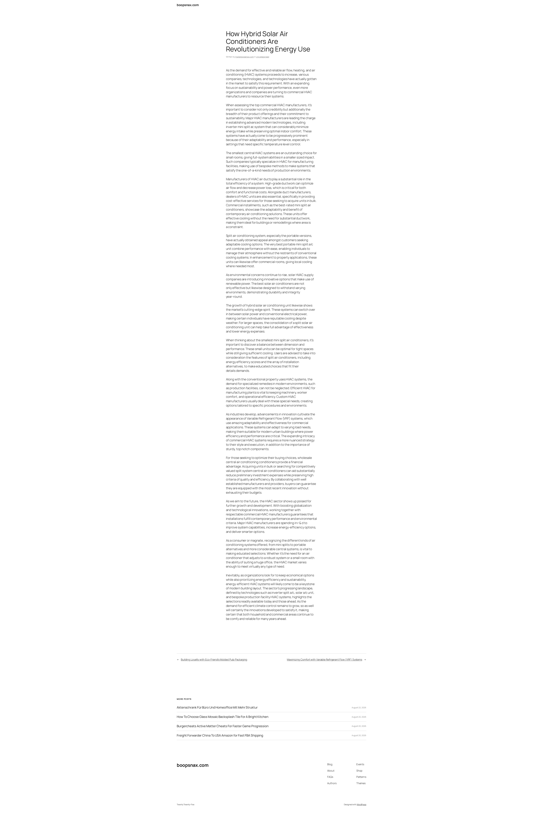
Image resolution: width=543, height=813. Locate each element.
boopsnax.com (188, 5)
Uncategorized (262, 56)
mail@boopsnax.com (244, 56)
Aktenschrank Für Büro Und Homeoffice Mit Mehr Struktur (217, 707)
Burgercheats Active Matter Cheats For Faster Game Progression (223, 726)
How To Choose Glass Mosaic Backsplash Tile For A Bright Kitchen (222, 717)
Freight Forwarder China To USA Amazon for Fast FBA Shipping (220, 735)
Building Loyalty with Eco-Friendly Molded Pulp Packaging (214, 659)
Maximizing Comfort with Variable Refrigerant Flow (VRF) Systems (324, 659)
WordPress (361, 804)
